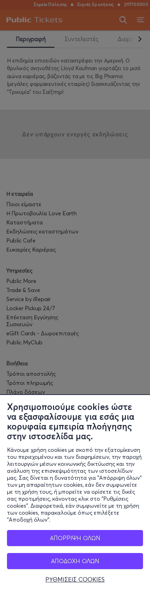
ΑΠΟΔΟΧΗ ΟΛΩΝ (75, 561)
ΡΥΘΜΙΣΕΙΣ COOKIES (75, 579)
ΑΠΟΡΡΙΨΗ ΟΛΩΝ (75, 538)
